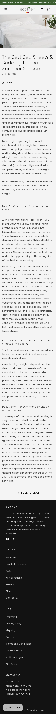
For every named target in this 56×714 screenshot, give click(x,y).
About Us (11, 557)
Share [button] (9, 82)
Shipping (11, 630)
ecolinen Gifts (14, 650)
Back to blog (30, 492)
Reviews (10, 584)
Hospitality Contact (17, 564)
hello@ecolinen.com (18, 689)
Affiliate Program (15, 657)
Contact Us (12, 597)
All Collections (14, 577)
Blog (8, 591)
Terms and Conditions (18, 643)
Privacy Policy (13, 623)
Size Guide (12, 664)
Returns (10, 637)
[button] (6, 9)
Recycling (11, 616)
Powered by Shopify (36, 710)
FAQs (8, 571)
